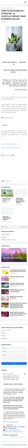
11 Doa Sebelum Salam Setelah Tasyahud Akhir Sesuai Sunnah (18, 270)
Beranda (3, 8)
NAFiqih (3, 335)
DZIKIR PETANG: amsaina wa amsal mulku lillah (17, 290)
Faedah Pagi (10, 8)
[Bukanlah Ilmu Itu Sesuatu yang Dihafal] (7, 193)
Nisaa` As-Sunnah (5, 330)
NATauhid (3, 333)
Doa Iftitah (3, 237)
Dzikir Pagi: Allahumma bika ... (8, 239)
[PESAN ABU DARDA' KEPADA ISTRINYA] (7, 211)
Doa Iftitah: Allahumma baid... (17, 276)
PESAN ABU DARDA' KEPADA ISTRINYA (7, 218)
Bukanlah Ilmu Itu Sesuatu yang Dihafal (7, 200)
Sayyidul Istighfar (5, 234)
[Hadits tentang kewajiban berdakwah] (5, 298)
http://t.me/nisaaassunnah (9, 144)
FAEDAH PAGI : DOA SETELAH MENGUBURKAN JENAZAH (20, 200)
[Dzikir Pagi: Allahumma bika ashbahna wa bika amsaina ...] (5, 285)
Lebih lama (23, 227)
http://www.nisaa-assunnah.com (11, 147)
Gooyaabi (24, 444)
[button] (25, 2)
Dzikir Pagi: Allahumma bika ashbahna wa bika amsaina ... (17, 284)
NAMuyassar (4, 338)
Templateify (10, 444)
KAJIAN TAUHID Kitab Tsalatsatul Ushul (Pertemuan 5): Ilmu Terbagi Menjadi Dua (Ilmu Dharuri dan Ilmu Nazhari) (18, 305)
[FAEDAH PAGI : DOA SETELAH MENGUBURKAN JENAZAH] (21, 193)
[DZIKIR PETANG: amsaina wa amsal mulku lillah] (5, 291)
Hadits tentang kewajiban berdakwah (16, 297)
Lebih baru (4, 227)
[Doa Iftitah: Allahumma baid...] (5, 278)
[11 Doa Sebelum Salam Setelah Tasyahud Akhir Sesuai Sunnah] (5, 271)
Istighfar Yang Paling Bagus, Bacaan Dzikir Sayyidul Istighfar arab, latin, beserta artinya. (18, 314)
